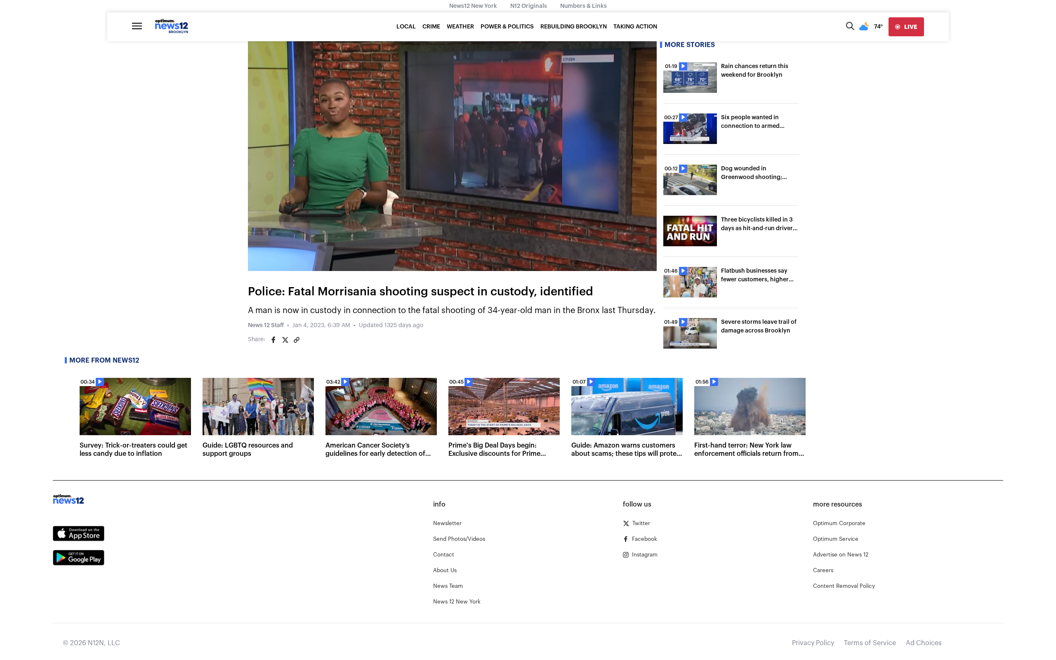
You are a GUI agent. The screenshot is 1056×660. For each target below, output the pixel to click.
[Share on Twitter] (285, 340)
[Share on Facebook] (273, 340)
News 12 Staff (266, 325)
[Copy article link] (296, 340)
